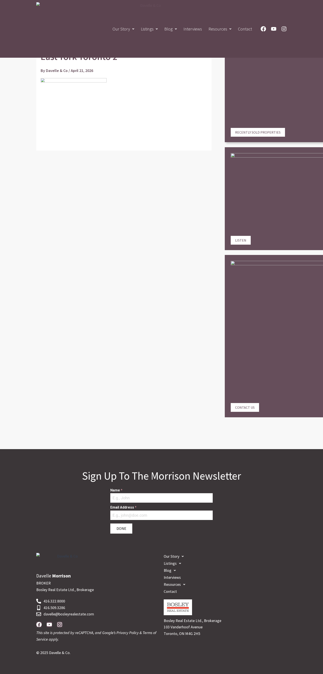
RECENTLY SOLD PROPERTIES (258, 132)
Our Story (121, 29)
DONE (121, 528)
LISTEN (240, 240)
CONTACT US (245, 407)
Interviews (192, 29)
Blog (168, 29)
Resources (218, 29)
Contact (245, 29)
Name (116, 490)
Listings (147, 29)
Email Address (123, 507)
